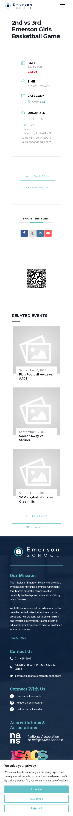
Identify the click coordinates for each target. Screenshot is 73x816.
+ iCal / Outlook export (37, 187)
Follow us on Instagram (30, 702)
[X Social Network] (32, 233)
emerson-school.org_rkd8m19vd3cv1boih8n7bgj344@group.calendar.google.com (36, 135)
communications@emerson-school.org (38, 675)
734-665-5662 (23, 658)
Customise (36, 798)
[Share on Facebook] (24, 233)
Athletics (37, 101)
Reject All (36, 808)
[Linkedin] (40, 233)
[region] (36, 788)
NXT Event (33, 527)
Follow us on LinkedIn (29, 709)
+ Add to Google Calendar (37, 176)
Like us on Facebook (29, 696)
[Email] (48, 233)
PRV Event (39, 516)
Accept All (36, 789)
